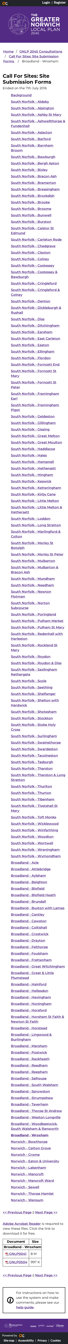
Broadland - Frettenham (31, 960)
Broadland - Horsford (29, 1010)
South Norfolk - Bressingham (35, 189)
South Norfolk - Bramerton (33, 183)
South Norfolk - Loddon (30, 519)
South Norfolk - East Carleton (35, 339)
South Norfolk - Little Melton (35, 501)
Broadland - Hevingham (31, 997)
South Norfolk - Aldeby (30, 102)
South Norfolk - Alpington (32, 108)
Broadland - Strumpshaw (32, 1098)
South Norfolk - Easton (30, 345)
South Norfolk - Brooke (30, 202)
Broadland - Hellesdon (29, 991)
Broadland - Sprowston (30, 1091)
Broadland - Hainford (28, 984)
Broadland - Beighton (29, 882)
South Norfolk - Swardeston (34, 749)
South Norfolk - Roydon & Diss (36, 663)
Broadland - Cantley (27, 915)
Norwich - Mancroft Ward (32, 1181)
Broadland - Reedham (29, 1065)
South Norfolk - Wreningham (35, 850)
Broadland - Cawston (28, 921)
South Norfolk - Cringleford (34, 283)
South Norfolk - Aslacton (31, 132)
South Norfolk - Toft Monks (33, 817)
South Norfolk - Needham (32, 585)
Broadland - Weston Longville (36, 1117)
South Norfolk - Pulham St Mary (37, 627)
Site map (9, 1340)
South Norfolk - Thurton (31, 793)
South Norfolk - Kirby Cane (33, 494)
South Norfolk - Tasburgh (32, 762)
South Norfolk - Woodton (32, 837)
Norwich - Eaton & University (35, 1161)
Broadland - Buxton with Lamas (37, 908)
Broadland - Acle (25, 863)
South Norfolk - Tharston (32, 769)
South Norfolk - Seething (31, 687)
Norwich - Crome (25, 1155)
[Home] (34, 24)
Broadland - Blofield (27, 889)
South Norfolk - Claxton (30, 253)
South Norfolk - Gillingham (33, 423)
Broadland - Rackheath (30, 1059)
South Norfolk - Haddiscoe (33, 449)
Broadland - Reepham (29, 1072)
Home (8, 52)
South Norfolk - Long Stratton (36, 525)
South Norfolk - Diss (27, 319)
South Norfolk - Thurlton (31, 786)
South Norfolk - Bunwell (31, 215)
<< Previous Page (17, 1212)
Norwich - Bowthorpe (29, 1142)
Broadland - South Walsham (34, 1085)
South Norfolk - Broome (31, 209)
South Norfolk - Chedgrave (33, 246)
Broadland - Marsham (29, 1046)
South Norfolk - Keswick (31, 481)
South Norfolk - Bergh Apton (35, 163)
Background (21, 95)
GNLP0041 (17, 1254)
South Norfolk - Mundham (33, 579)
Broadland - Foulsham (29, 953)
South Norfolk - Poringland (33, 614)
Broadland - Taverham (29, 1104)
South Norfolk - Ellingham (32, 352)
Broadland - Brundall (28, 902)
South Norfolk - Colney (30, 259)
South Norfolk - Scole (28, 681)
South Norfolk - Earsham (31, 332)
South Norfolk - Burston (31, 222)
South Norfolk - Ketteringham (36, 488)
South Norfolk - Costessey (32, 266)
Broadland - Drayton (28, 941)
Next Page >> (46, 1212)
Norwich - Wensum (27, 1200)
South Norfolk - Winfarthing (34, 830)
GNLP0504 (17, 1262)
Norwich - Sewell (25, 1187)
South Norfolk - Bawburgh (33, 157)
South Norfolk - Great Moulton (36, 442)
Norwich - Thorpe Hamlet (32, 1194)
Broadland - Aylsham (28, 876)
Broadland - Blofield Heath (33, 895)
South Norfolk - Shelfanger (33, 694)
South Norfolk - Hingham (32, 475)
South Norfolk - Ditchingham (35, 326)
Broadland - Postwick (29, 1052)
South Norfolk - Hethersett (33, 468)
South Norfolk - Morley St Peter (37, 554)
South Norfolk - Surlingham (34, 736)
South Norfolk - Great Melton (35, 436)
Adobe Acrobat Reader (22, 1224)
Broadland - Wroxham (29, 1135)
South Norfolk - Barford (31, 139)
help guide (25, 1307)
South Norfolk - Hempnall (32, 462)
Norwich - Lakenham (28, 1168)
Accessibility (26, 1340)
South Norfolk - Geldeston (33, 416)
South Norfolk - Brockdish (32, 196)
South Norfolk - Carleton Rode (36, 240)
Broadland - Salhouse (29, 1078)
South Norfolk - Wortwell (32, 843)
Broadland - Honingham (31, 1004)
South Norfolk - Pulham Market (37, 621)
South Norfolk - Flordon (31, 358)
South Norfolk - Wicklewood (35, 824)
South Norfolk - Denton (30, 301)
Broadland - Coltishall (29, 928)
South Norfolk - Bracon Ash (34, 176)
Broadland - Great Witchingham (38, 966)
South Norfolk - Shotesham (34, 712)
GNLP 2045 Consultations (40, 52)
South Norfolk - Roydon (30, 657)
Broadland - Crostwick (29, 934)
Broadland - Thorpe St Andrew (36, 1111)
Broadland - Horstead (29, 1028)
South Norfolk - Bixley (29, 170)
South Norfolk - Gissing (30, 429)
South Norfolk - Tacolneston (34, 756)
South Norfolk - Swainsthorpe (36, 743)
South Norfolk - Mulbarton (33, 561)
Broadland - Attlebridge (31, 869)
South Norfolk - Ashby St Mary (36, 115)
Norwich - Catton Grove (31, 1148)
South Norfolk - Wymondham (36, 856)
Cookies (56, 1340)
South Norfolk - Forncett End (35, 365)
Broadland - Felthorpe (29, 947)
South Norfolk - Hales (29, 455)
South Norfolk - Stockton (32, 718)
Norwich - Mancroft (27, 1174)
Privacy (42, 1340)
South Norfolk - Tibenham (32, 799)
